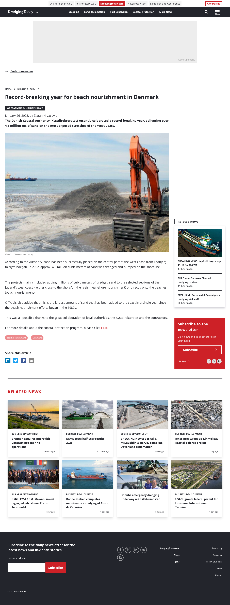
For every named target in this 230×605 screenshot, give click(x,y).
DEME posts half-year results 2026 (85, 441)
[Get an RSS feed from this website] (120, 557)
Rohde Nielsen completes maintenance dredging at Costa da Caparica (87, 503)
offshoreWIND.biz (86, 3)
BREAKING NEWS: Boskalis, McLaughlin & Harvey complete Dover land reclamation (141, 443)
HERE (104, 328)
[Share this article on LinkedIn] (7, 360)
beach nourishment (16, 338)
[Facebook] (209, 361)
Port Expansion (119, 11)
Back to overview (21, 71)
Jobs (177, 561)
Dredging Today (26, 88)
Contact (218, 575)
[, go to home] (23, 12)
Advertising (213, 3)
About (219, 568)
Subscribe (190, 350)
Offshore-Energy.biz (61, 3)
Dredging (74, 11)
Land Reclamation (94, 11)
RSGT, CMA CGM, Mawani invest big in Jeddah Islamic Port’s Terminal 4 (33, 503)
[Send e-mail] (143, 550)
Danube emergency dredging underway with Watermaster (140, 497)
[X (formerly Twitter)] (214, 361)
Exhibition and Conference (165, 3)
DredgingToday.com (112, 3)
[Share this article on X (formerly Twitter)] (15, 360)
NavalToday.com (137, 3)
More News (165, 11)
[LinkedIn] (219, 361)
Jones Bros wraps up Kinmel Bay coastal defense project (196, 441)
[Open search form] (206, 12)
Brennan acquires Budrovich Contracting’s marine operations (31, 443)
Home (8, 88)
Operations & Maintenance (25, 108)
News (176, 555)
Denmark (37, 338)
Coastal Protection (143, 11)
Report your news (214, 561)
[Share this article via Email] (31, 360)
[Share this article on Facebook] (23, 360)
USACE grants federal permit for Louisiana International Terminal (196, 503)
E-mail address (17, 558)
